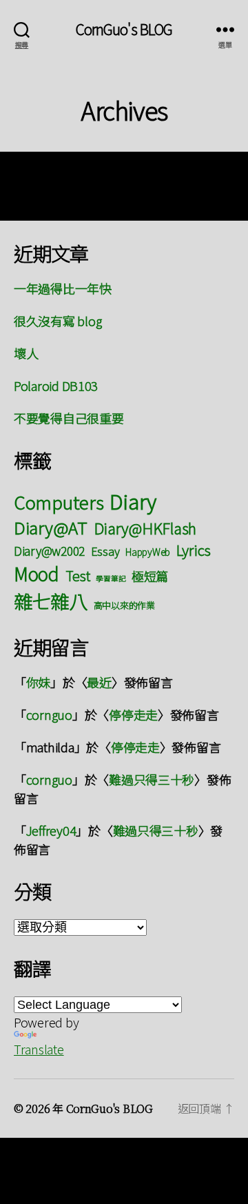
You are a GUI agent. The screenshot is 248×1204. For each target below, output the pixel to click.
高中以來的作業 (124, 605)
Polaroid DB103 (56, 385)
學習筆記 (110, 578)
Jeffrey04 (51, 830)
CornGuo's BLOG (124, 29)
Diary (133, 500)
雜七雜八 (50, 600)
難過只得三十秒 (151, 779)
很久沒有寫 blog (57, 321)
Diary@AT (50, 527)
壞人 (26, 353)
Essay (105, 551)
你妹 (38, 682)
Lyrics (193, 549)
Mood (36, 573)
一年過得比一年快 (63, 288)
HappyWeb (147, 552)
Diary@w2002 (49, 550)
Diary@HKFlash (145, 528)
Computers (59, 501)
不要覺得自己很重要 (69, 418)
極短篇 (150, 576)
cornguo (49, 714)
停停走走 (133, 714)
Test (77, 575)
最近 (99, 682)
